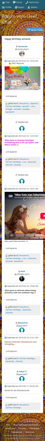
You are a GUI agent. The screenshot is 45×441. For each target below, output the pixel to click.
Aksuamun (24, 103)
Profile (8, 7)
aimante (17, 109)
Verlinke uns (10, 428)
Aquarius (34, 103)
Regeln (21, 7)
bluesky (26, 109)
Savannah (32, 162)
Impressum (33, 2)
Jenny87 (26, 106)
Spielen (33, 7)
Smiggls (9, 109)
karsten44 (10, 112)
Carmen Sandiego (13, 106)
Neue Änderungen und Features (26, 425)
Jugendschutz (17, 432)
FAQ (8, 425)
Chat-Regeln (34, 428)
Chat (7, 2)
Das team (22, 428)
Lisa (32, 106)
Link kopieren (11, 96)
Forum (19, 2)
